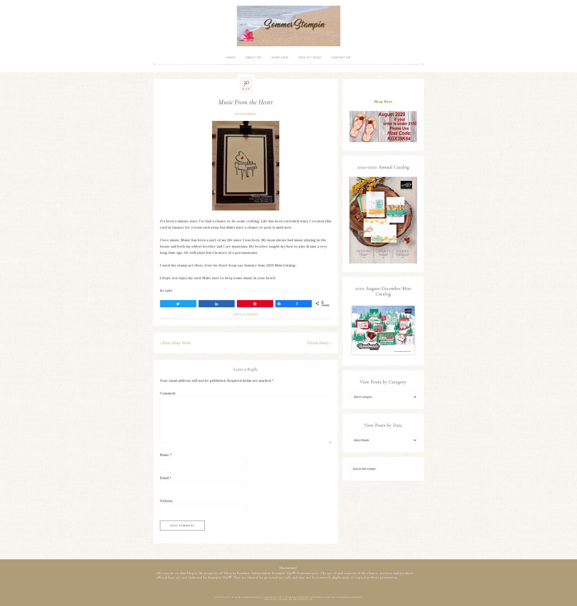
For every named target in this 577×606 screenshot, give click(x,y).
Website (166, 501)
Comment (168, 393)
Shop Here (383, 101)
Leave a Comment (245, 314)
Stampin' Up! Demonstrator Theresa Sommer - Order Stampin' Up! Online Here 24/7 (288, 26)
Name (166, 455)
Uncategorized (245, 114)
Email (166, 478)
